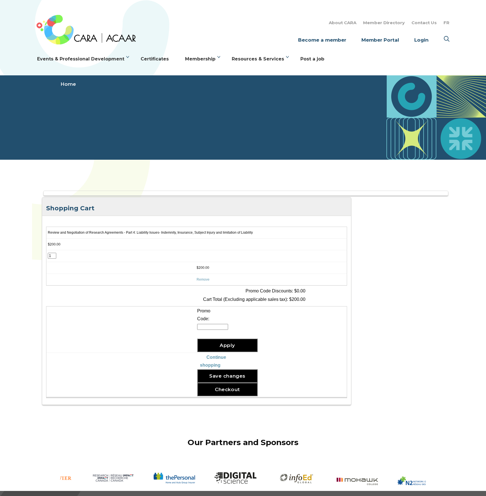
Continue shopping (213, 361)
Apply (227, 345)
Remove (203, 279)
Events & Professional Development (80, 59)
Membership (200, 59)
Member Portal (380, 40)
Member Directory (384, 22)
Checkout (227, 389)
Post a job (312, 59)
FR (446, 22)
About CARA (342, 22)
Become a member (322, 40)
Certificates (155, 59)
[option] (91, 478)
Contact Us (424, 22)
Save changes (227, 376)
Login (421, 40)
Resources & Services (258, 59)
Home (68, 84)
